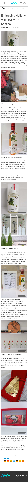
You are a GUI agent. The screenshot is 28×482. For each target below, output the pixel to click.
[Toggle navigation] (2, 3)
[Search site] (5, 3)
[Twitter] (20, 475)
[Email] (15, 475)
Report (8, 8)
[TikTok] (20, 479)
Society (23, 8)
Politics (13, 8)
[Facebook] (23, 475)
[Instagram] (25, 475)
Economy (18, 8)
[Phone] (18, 475)
